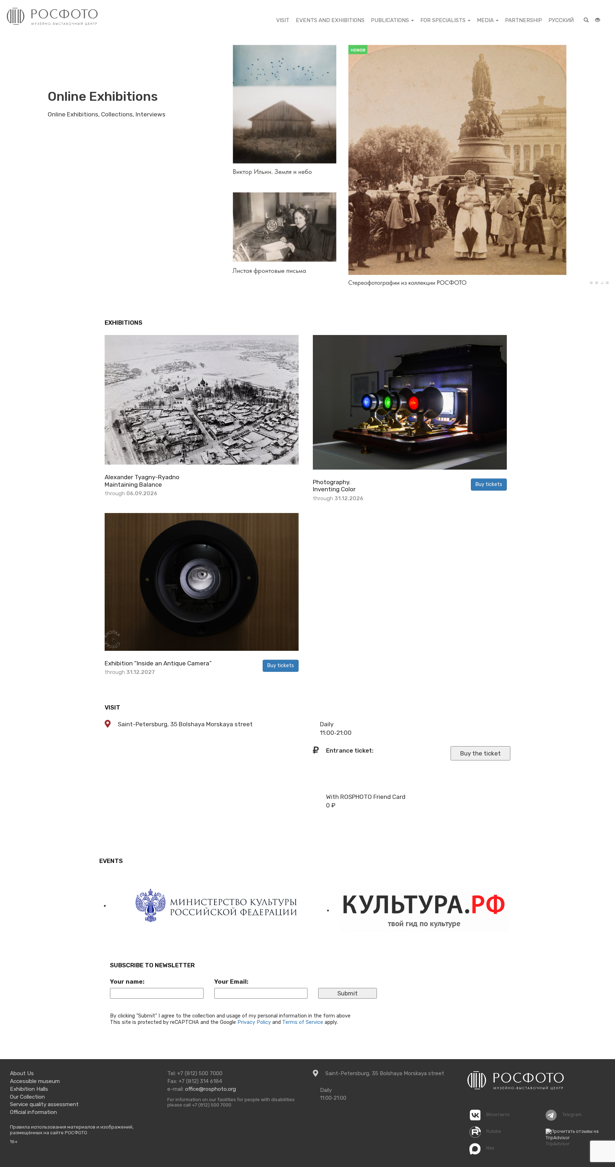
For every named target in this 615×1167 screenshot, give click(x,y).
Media (486, 20)
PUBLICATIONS (390, 20)
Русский (561, 20)
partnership (523, 20)
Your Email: (231, 981)
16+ (14, 1141)
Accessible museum (35, 1081)
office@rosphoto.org (210, 1089)
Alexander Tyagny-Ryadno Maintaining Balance (142, 480)
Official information (33, 1112)
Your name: (127, 981)
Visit (112, 707)
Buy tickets (488, 484)
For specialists (443, 20)
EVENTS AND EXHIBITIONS (330, 20)
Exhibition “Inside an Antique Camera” (158, 663)
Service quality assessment (44, 1104)
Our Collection (27, 1097)
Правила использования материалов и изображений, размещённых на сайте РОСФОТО (71, 1129)
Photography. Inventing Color (334, 485)
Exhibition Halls (29, 1089)
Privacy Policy (254, 1022)
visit (282, 20)
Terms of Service (302, 1022)
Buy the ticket (480, 753)
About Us (22, 1073)
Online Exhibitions (103, 96)
